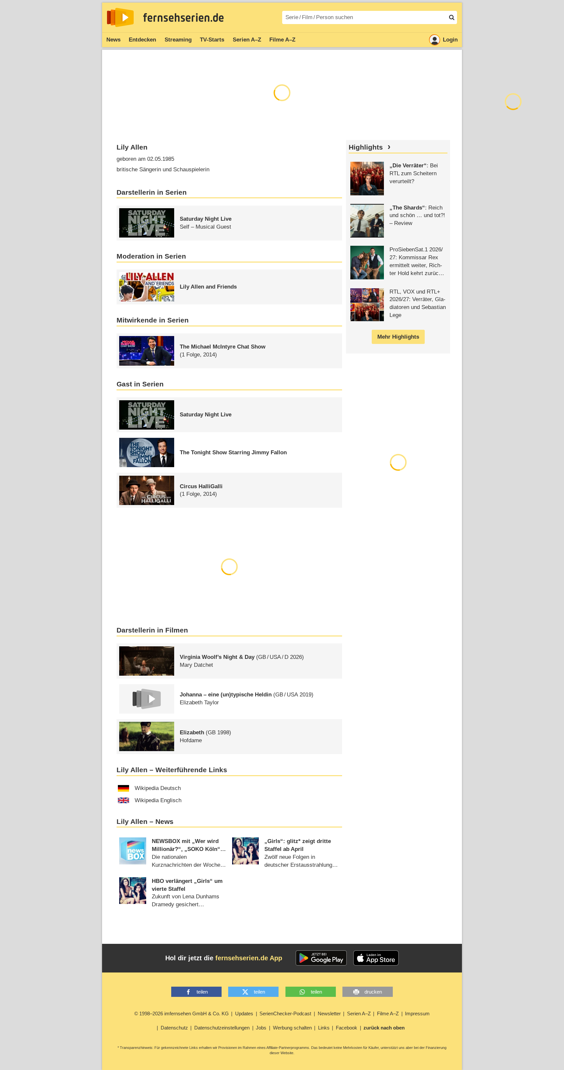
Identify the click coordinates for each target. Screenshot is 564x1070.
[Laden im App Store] (376, 958)
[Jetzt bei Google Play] (321, 958)
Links (324, 1027)
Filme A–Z (282, 40)
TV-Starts (212, 40)
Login (450, 40)
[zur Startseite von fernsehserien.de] (120, 17)
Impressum (417, 1013)
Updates (244, 1013)
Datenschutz (174, 1027)
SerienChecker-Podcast (285, 1013)
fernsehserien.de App (248, 958)
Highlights (366, 147)
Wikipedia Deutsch (158, 788)
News (113, 40)
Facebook (346, 1027)
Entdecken (142, 40)
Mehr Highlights (398, 337)
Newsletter (329, 1013)
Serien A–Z (247, 40)
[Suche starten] (452, 17)
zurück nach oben (384, 1027)
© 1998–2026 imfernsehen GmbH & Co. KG (181, 1013)
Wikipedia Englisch (158, 800)
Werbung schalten (292, 1027)
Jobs (261, 1027)
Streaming (178, 40)
